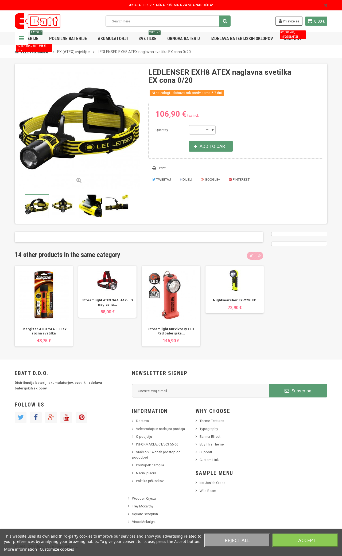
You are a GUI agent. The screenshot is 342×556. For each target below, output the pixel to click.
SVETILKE (149, 36)
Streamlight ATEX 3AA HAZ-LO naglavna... (107, 302)
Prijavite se (290, 21)
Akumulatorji (113, 38)
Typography (209, 429)
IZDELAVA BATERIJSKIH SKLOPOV (242, 38)
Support (206, 452)
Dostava (142, 421)
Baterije (31, 36)
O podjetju (144, 437)
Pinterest (241, 180)
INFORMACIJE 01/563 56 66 (157, 444)
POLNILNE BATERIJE (68, 38)
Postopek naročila (150, 465)
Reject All (237, 540)
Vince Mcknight (144, 522)
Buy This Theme (212, 444)
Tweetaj (163, 180)
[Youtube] (66, 417)
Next (259, 256)
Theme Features (212, 421)
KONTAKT (291, 36)
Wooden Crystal (144, 498)
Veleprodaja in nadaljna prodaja (160, 429)
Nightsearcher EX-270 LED (234, 300)
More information (20, 549)
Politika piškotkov (150, 481)
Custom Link (209, 460)
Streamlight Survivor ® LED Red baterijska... (171, 331)
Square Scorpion (145, 514)
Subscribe (300, 390)
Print (162, 168)
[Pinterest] (81, 417)
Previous (19, 206)
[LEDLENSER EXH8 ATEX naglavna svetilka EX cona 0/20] (37, 206)
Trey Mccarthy (142, 506)
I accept (305, 540)
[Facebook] (36, 417)
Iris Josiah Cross (212, 483)
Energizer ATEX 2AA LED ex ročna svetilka (44, 331)
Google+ (212, 180)
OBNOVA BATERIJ (183, 38)
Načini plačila (146, 473)
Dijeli (187, 180)
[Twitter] (20, 417)
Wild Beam (208, 491)
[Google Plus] (51, 417)
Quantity (162, 130)
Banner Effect (210, 437)
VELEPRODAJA (32, 49)
